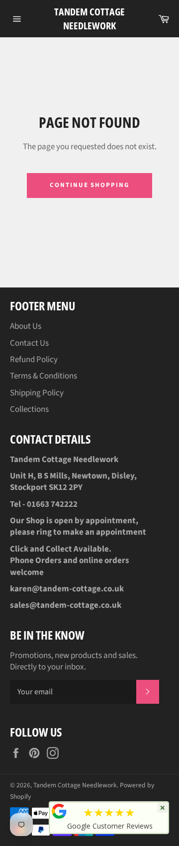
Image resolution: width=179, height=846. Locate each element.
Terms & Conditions (43, 376)
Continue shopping (89, 185)
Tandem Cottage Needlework (89, 18)
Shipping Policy (37, 393)
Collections (29, 409)
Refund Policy (34, 360)
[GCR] (59, 811)
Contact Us (29, 343)
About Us (25, 326)
